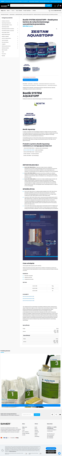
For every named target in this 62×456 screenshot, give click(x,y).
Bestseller (3, 55)
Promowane (4, 53)
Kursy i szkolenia (25, 431)
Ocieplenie (3, 44)
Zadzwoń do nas (31, 405)
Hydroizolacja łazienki (5, 26)
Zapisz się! (37, 414)
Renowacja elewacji (5, 42)
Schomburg (37, 436)
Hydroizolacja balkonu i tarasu (7, 24)
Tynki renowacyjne (5, 40)
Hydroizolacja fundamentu (6, 22)
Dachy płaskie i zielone (5, 32)
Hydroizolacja (12, 14)
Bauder (36, 434)
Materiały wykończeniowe (6, 46)
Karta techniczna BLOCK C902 (28, 298)
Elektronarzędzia (4, 49)
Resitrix (36, 428)
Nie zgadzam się (51, 452)
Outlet (3, 51)
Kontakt (23, 434)
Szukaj (48, 5)
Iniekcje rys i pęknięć (5, 36)
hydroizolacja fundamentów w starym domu (47, 83)
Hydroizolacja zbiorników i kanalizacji (8, 28)
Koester (36, 433)
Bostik (36, 427)
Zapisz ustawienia (51, 450)
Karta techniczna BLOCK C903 (28, 300)
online (24, 427)
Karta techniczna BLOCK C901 (28, 296)
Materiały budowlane (4, 14)
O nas (23, 430)
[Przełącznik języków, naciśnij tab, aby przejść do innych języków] (60, 6)
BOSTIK (27, 87)
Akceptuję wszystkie (51, 448)
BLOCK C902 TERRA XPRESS (29, 150)
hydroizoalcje (30, 83)
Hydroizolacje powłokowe (38, 87)
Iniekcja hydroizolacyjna (6, 34)
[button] (57, 29)
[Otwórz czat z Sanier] (59, 453)
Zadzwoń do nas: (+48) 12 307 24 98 (30, 79)
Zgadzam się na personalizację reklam (33, 453)
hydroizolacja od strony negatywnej (29, 85)
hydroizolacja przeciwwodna (42, 85)
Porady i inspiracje (25, 433)
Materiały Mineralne (19, 14)
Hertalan (36, 430)
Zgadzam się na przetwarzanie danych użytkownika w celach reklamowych (14, 453)
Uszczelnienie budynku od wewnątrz (8, 30)
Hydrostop (37, 431)
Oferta (23, 428)
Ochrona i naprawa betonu (6, 38)
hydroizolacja (36, 83)
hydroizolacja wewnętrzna (52, 85)
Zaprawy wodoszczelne (36, 89)
